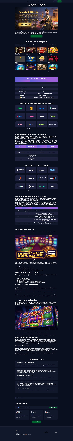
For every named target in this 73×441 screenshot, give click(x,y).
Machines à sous (52, 44)
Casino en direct (30, 44)
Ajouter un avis (53, 407)
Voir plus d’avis (36, 421)
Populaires (19, 44)
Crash (41, 44)
